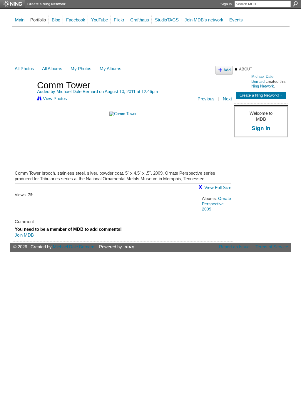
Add (227, 70)
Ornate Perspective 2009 (216, 203)
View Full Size (217, 187)
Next (227, 98)
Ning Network (262, 86)
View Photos (55, 98)
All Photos (24, 68)
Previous (206, 98)
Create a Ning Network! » (261, 95)
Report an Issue (234, 247)
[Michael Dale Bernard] (24, 96)
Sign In (226, 4)
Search (295, 3)
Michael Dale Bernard (77, 91)
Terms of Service (271, 247)
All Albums (52, 68)
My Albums (110, 68)
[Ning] (12, 4)
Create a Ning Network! (46, 4)
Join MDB (24, 234)
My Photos (81, 68)
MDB (30, 42)
